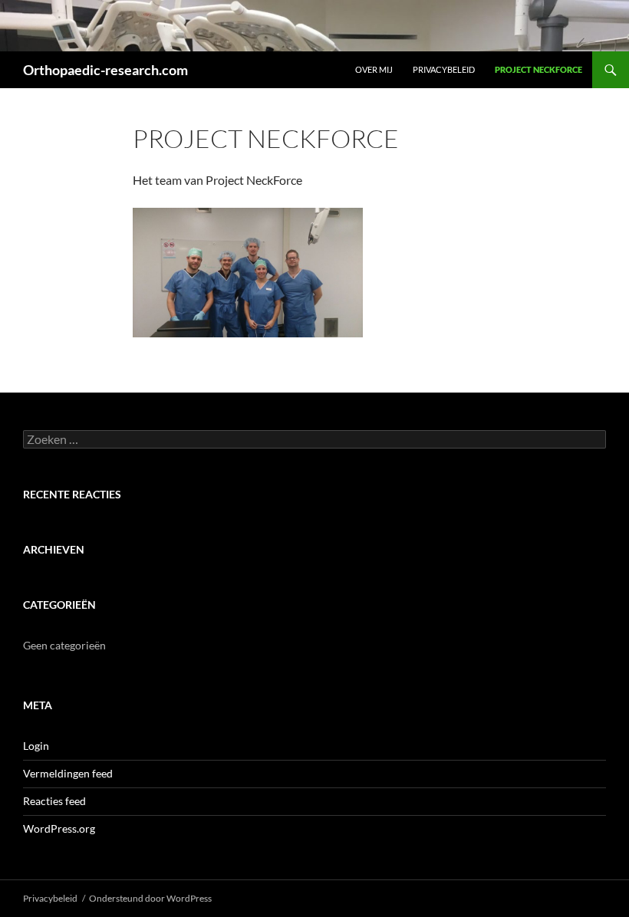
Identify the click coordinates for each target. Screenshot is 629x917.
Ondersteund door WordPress (150, 898)
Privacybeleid (444, 69)
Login (36, 745)
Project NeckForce (538, 69)
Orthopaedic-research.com (105, 69)
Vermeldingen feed (68, 773)
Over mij (374, 69)
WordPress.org (59, 828)
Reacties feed (54, 800)
